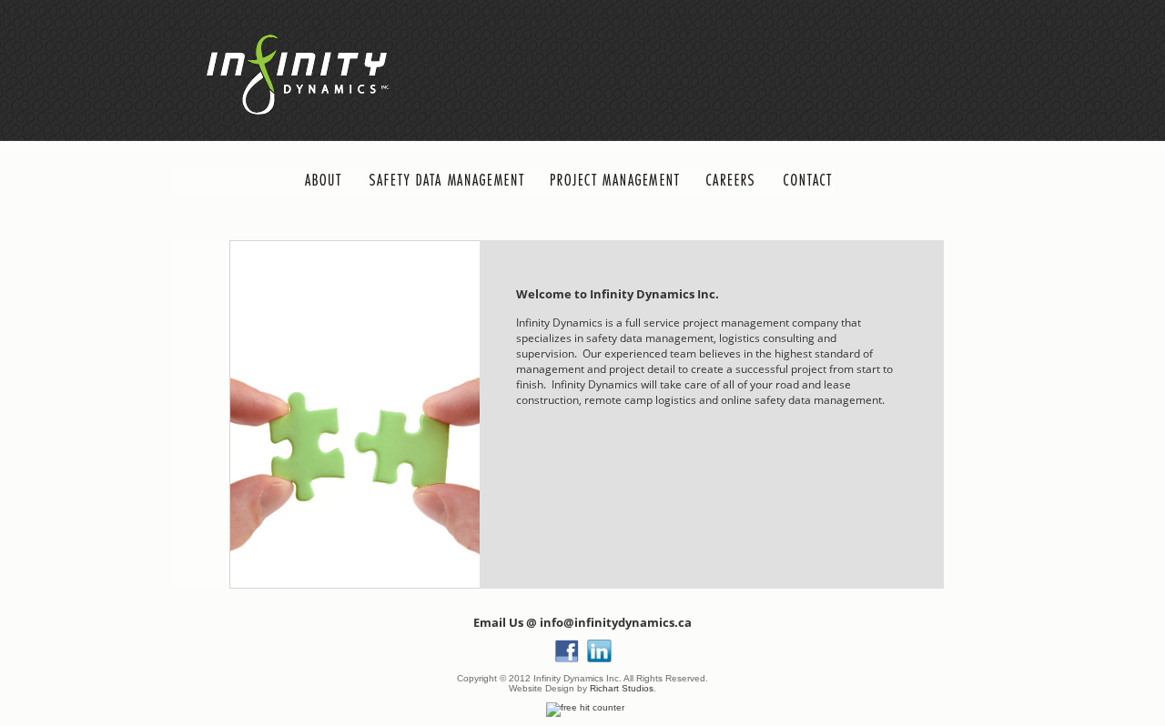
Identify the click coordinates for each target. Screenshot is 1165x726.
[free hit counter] (585, 707)
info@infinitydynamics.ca (616, 622)
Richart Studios (621, 688)
